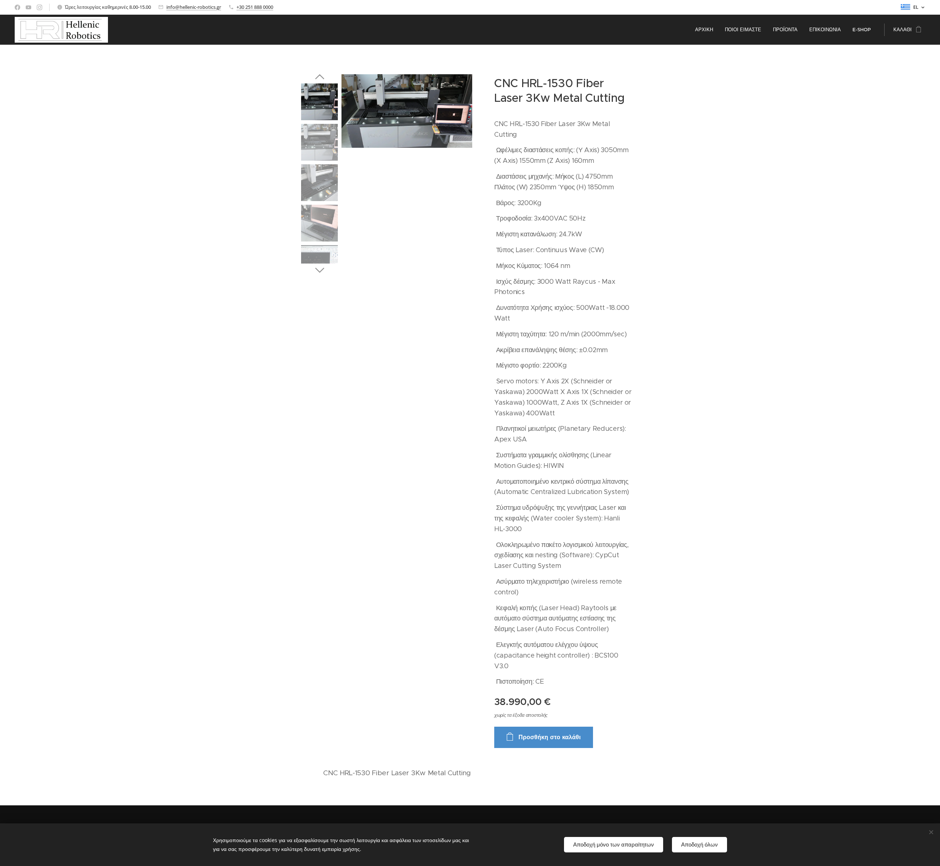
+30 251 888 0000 (254, 7)
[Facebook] (17, 7)
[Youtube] (28, 7)
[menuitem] (706, 30)
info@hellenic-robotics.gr (193, 7)
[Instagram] (39, 7)
